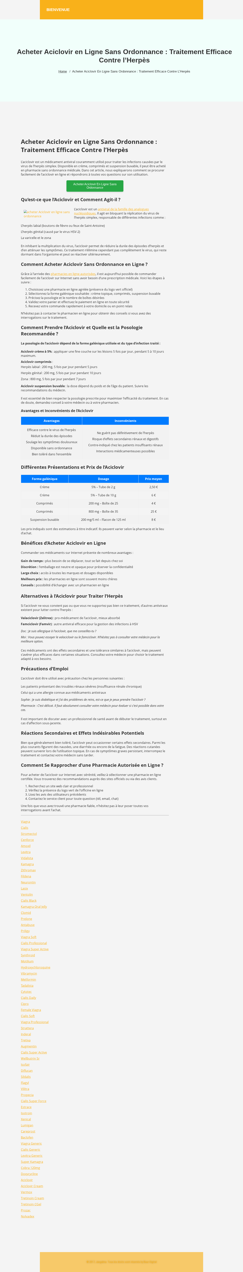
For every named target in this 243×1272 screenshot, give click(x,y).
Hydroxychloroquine (35, 967)
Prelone (26, 919)
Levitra (26, 852)
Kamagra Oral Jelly (34, 907)
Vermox (26, 1192)
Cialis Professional (34, 943)
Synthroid (28, 955)
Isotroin (26, 1113)
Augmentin (29, 1046)
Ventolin (27, 894)
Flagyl (25, 1083)
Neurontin (28, 882)
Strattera (27, 1028)
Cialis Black (28, 900)
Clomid (26, 913)
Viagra (25, 822)
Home (62, 71)
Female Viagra (31, 1010)
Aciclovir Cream (32, 1186)
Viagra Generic (31, 1143)
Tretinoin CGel (31, 1204)
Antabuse (28, 925)
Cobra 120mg (30, 1168)
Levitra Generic (32, 1156)
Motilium (27, 961)
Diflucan (27, 1071)
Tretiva (26, 1040)
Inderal (26, 1034)
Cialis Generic (30, 1149)
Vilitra (25, 1089)
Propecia (27, 1095)
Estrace (26, 1107)
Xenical (26, 1119)
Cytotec (26, 992)
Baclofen (27, 1137)
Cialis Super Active (34, 1052)
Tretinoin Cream (32, 1198)
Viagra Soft (28, 937)
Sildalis (26, 1077)
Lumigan (27, 1125)
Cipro (25, 1004)
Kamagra (27, 864)
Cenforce (27, 840)
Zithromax (28, 870)
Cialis (24, 828)
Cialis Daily (28, 998)
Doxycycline (29, 1174)
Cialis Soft (28, 1016)
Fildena (26, 876)
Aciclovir (27, 1180)
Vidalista (27, 858)
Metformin (28, 979)
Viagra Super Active (35, 949)
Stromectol (29, 834)
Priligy (25, 931)
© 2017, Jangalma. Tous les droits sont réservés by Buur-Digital (122, 1262)
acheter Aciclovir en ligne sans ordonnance (95, 186)
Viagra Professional (35, 1022)
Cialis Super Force (33, 1101)
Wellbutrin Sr (30, 1058)
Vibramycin (29, 973)
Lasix (24, 888)
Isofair (25, 1064)
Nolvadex (27, 1216)
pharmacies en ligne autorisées (73, 274)
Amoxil (26, 846)
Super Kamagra (32, 1162)
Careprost (28, 1131)
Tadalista (27, 986)
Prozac (26, 1210)
